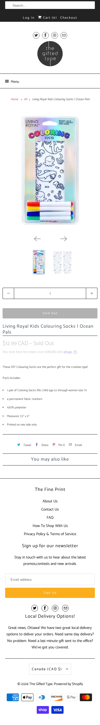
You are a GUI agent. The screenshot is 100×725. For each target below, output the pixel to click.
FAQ (50, 517)
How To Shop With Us (50, 526)
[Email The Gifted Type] (64, 35)
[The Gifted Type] (50, 55)
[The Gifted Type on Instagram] (54, 35)
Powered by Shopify (68, 684)
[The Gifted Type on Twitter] (36, 35)
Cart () (49, 17)
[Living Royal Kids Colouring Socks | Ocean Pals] (50, 170)
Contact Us (50, 509)
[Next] (63, 238)
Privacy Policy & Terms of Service (50, 534)
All (26, 99)
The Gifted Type (41, 684)
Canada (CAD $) (47, 669)
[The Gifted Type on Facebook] (45, 35)
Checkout (68, 17)
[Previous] (36, 238)
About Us (50, 501)
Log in (29, 17)
